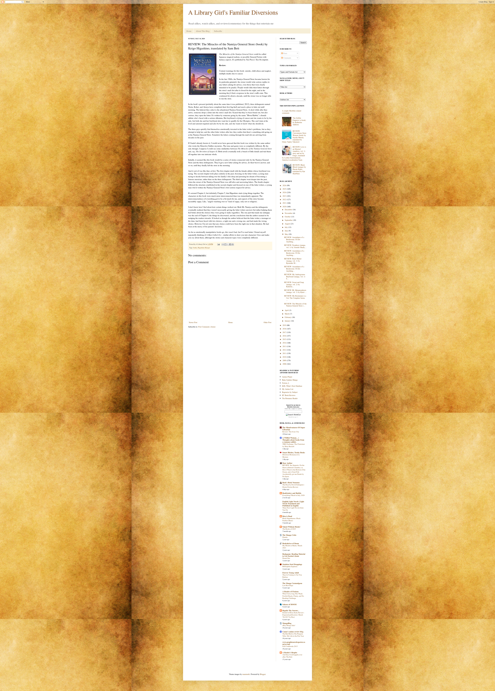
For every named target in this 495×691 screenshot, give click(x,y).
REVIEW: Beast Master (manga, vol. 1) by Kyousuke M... (293, 260)
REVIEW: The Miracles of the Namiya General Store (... (295, 304)
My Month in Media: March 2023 (292, 546)
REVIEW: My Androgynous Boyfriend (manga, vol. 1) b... (294, 276)
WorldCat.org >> (293, 417)
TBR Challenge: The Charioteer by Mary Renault (293, 445)
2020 (285, 206)
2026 (285, 185)
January (288, 321)
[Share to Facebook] (230, 244)
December (289, 209)
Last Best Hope (287, 585)
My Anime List (287, 389)
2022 (285, 199)
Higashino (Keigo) (204, 248)
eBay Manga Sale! (288, 625)
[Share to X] (227, 244)
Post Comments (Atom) (207, 327)
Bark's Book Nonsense (291, 482)
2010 (285, 357)
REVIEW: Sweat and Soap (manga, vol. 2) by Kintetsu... (294, 284)
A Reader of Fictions (290, 591)
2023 (285, 196)
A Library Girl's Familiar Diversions (233, 12)
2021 (285, 203)
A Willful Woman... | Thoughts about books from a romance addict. (293, 439)
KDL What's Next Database (292, 386)
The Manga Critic (289, 535)
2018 (285, 328)
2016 (285, 336)
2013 (285, 346)
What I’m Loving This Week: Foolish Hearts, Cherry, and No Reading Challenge (293, 595)
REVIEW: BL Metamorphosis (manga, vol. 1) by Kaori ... (295, 291)
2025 (285, 189)
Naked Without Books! (291, 526)
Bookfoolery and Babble (291, 493)
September (289, 220)
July (286, 227)
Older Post (267, 322)
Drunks (285, 537)
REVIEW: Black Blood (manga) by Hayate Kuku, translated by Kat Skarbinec (299, 169)
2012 (285, 350)
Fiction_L (285, 383)
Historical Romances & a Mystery (291, 455)
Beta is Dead (287, 516)
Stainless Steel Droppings (292, 564)
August (287, 223)
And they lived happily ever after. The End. (292, 655)
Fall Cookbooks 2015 (290, 646)
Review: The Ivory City (290, 431)
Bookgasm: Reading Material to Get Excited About (293, 555)
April (287, 310)
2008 (285, 364)
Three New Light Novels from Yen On (292, 509)
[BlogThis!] (225, 244)
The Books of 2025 (289, 529)
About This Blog (203, 31)
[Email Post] (218, 244)
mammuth (246, 674)
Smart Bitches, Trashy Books (293, 452)
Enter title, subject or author (293, 408)
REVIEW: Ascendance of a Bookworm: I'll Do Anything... (294, 239)
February (288, 317)
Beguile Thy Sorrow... (290, 610)
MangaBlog (286, 623)
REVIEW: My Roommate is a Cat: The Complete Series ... (295, 298)
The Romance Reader (290, 398)
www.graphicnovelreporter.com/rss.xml (293, 643)
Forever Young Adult (290, 572)
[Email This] (223, 244)
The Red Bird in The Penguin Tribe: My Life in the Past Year (293, 635)
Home (188, 31)
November (289, 213)
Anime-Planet (287, 377)
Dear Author (287, 463)
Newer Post (193, 322)
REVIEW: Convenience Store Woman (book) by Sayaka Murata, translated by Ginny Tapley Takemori (294, 136)
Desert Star (286, 558)
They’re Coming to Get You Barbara (292, 576)
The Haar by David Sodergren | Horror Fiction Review (293, 485)
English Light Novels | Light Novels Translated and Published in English (293, 503)
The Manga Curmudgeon (292, 583)
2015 (285, 339)
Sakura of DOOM (289, 604)
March (287, 313)
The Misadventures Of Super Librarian (293, 428)
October (288, 216)
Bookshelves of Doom (290, 543)
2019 (285, 325)
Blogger (263, 674)
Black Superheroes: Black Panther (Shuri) (291, 519)
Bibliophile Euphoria (289, 566)
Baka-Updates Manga (290, 380)
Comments (287, 58)
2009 (285, 360)
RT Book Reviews (288, 395)
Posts (285, 53)
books (195, 248)
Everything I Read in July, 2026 (293, 495)
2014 (285, 343)
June (286, 230)
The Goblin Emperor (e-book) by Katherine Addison (299, 121)
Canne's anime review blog (292, 631)
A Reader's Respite (289, 652)
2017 (285, 332)
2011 (285, 353)
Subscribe (218, 31)
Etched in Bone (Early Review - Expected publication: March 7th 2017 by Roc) (293, 614)
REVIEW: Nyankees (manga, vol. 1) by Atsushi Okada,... (295, 246)
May (286, 234)
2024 (285, 192)
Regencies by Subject (290, 392)
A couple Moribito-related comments (291, 111)
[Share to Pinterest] (232, 244)
